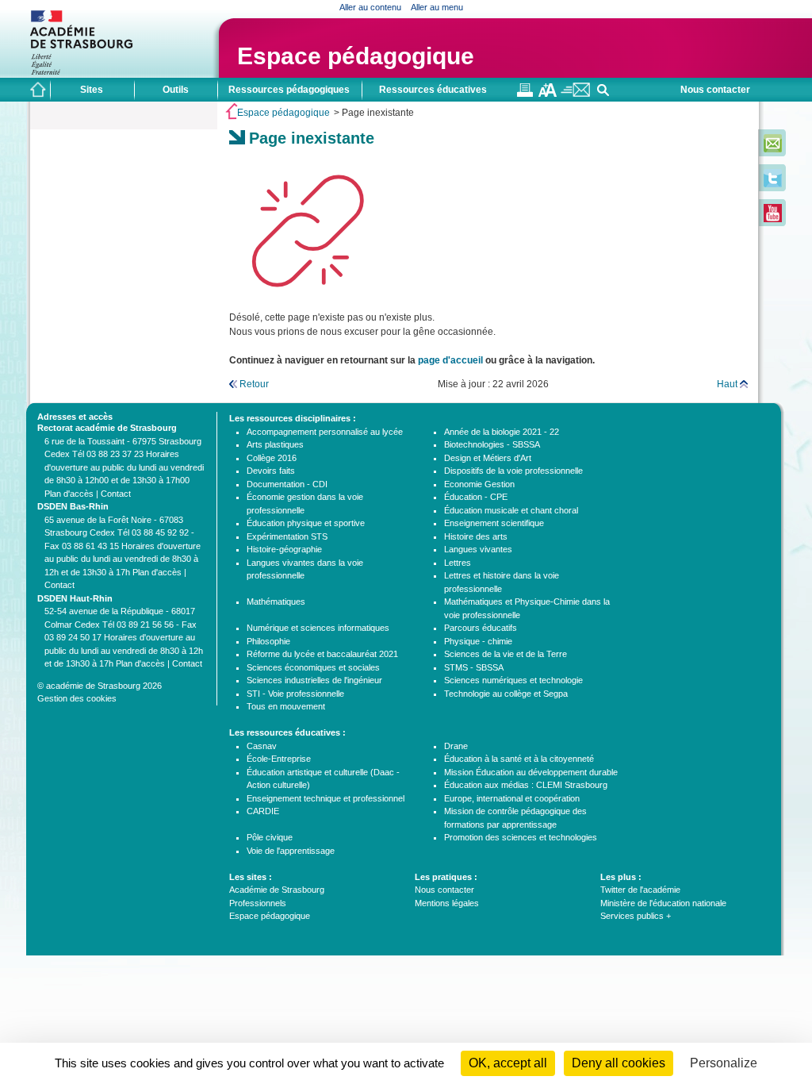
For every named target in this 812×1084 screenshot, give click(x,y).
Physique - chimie (478, 641)
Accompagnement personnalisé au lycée (325, 431)
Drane (456, 746)
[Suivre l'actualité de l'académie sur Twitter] (773, 184)
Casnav (262, 746)
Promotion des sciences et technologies (520, 837)
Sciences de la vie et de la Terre (505, 654)
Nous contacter (715, 89)
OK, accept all (508, 1063)
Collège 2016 (272, 458)
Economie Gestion (479, 484)
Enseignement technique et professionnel (325, 798)
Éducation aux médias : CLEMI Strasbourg (525, 785)
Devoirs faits (271, 470)
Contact (116, 493)
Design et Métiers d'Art (487, 458)
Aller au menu (437, 7)
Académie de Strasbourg (276, 889)
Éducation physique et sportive (306, 523)
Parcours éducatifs (480, 627)
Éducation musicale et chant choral (511, 510)
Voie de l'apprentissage (291, 850)
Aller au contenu (370, 7)
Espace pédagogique (355, 56)
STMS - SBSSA (474, 667)
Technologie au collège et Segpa (506, 693)
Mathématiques (276, 601)
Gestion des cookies (77, 698)
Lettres (457, 562)
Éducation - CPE (476, 497)
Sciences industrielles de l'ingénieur (314, 680)
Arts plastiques (275, 444)
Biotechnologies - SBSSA (492, 444)
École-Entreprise (279, 758)
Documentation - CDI (287, 484)
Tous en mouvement (286, 706)
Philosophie (268, 641)
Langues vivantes (478, 549)
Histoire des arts (476, 536)
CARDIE (263, 811)
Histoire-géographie (284, 549)
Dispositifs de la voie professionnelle (513, 470)
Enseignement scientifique (494, 523)
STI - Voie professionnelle (295, 693)
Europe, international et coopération (512, 798)
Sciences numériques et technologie (513, 680)
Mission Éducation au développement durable (531, 772)
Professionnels (257, 903)
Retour (254, 384)
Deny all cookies (618, 1063)
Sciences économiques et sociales (313, 667)
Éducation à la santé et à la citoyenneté (519, 758)
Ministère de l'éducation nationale (663, 903)
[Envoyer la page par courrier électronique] (575, 93)
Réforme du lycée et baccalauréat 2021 (322, 654)
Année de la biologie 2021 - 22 (501, 431)
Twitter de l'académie (640, 889)
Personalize (723, 1063)
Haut (727, 384)
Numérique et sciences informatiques (318, 627)
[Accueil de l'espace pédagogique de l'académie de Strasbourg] (38, 90)
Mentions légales (447, 903)
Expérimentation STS (287, 536)
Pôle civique (270, 837)
